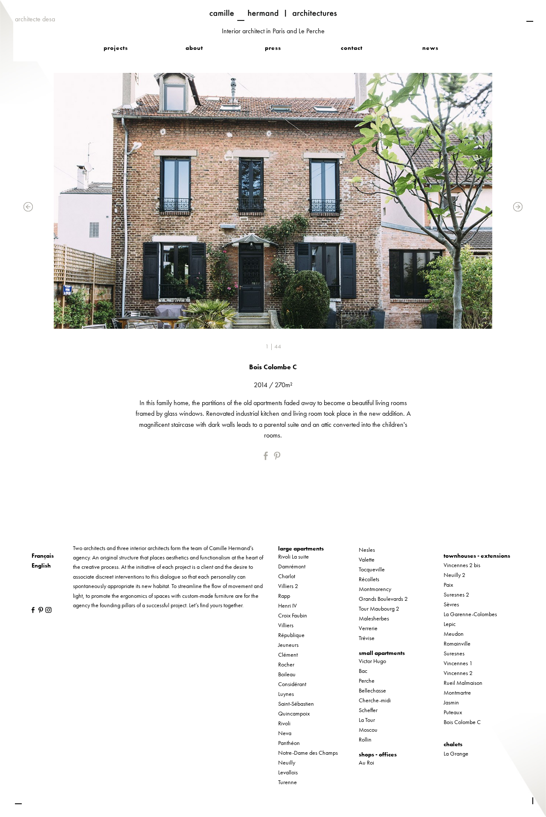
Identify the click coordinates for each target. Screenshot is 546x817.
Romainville (457, 643)
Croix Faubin (292, 615)
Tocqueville (372, 569)
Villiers (285, 625)
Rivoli (284, 723)
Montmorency (375, 589)
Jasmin (451, 702)
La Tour (367, 720)
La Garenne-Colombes (470, 614)
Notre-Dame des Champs (308, 752)
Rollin (365, 739)
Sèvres (451, 604)
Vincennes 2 (458, 673)
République (291, 635)
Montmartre (457, 692)
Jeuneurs (288, 645)
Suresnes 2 (456, 594)
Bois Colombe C (462, 722)
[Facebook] (268, 456)
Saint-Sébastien (296, 703)
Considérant (292, 684)
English (41, 565)
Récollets (369, 579)
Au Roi (366, 762)
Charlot (286, 576)
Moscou (368, 729)
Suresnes (454, 653)
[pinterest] (278, 456)
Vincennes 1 (458, 663)
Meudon (454, 633)
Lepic (450, 624)
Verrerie (368, 628)
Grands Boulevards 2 (383, 599)
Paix (448, 584)
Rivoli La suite (293, 556)
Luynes (286, 694)
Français (43, 555)
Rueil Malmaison (463, 683)
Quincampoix (294, 713)
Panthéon (289, 743)
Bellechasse (372, 690)
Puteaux (453, 712)
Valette (367, 559)
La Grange (456, 753)
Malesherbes (374, 618)
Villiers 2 (288, 586)
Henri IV (287, 605)
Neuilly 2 (454, 575)
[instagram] (46, 609)
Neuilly (286, 762)
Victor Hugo (372, 661)
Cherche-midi (375, 700)
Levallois (288, 772)
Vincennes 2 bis (462, 565)
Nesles (367, 549)
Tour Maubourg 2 (379, 608)
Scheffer (368, 710)
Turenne (287, 782)
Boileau (287, 674)
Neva (284, 733)
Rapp (284, 596)
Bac (363, 671)
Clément (288, 654)
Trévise (367, 638)
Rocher (286, 664)
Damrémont (291, 566)
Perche (367, 680)
